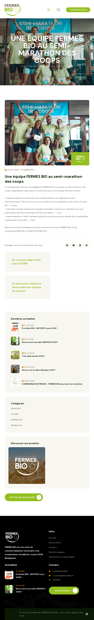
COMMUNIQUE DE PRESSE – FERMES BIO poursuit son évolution (52, 384)
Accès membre (63, 590)
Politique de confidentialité (61, 557)
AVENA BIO (16, 408)
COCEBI (14, 414)
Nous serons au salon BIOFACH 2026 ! (40, 342)
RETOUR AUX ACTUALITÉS (22, 497)
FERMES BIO (16, 419)
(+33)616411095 (60, 571)
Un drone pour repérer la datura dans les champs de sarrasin (26, 287)
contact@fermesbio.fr (63, 575)
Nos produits (55, 542)
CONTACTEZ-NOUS (78, 10)
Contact (53, 547)
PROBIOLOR (16, 425)
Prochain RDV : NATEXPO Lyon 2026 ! (39, 328)
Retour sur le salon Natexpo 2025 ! (38, 370)
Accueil (24, 66)
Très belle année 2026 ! (33, 356)
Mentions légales (57, 552)
